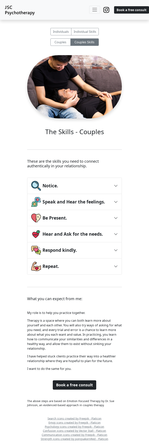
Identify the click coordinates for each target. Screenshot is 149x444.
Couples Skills (84, 42)
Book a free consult (131, 10)
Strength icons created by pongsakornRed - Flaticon (74, 439)
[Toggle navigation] (94, 10)
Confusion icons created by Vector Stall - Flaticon (74, 431)
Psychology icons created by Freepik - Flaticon (74, 426)
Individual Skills (85, 32)
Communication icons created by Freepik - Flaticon (74, 435)
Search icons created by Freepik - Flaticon (74, 418)
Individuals (61, 32)
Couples (60, 42)
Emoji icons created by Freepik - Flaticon (75, 422)
